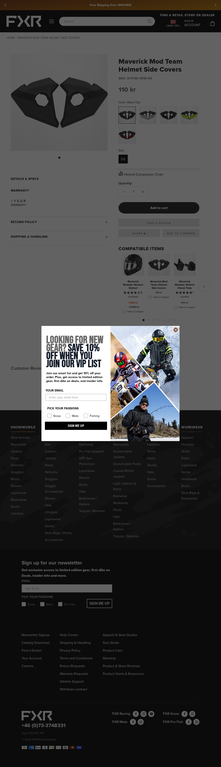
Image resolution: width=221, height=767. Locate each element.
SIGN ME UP (76, 425)
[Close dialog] (176, 330)
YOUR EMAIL (54, 390)
